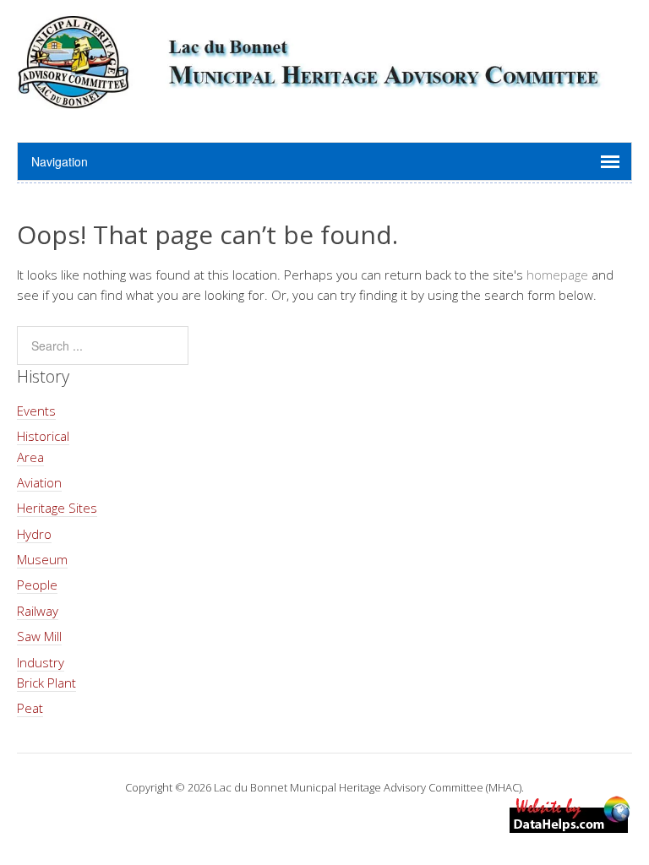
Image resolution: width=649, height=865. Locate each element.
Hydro (34, 533)
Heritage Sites (57, 507)
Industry (40, 662)
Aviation (39, 482)
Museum (42, 559)
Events (36, 410)
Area (30, 457)
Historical (43, 435)
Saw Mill (39, 636)
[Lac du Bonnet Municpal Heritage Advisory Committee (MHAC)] (324, 99)
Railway (37, 610)
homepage (557, 274)
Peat (30, 707)
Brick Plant (46, 682)
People (37, 584)
